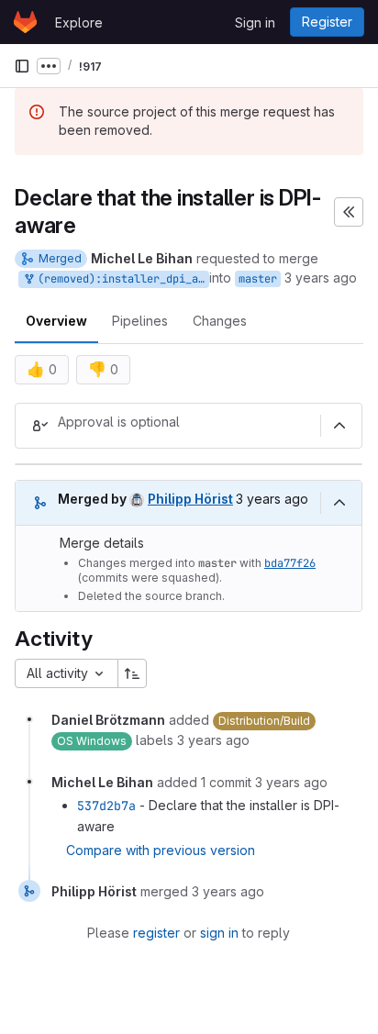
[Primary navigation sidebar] (22, 66)
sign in (219, 932)
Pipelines (140, 320)
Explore (79, 22)
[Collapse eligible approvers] (339, 426)
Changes (220, 320)
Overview (56, 320)
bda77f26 (290, 563)
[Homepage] (25, 22)
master (258, 279)
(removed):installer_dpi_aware (120, 279)
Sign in (255, 22)
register (156, 932)
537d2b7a (106, 805)
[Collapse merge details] (339, 503)
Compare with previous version (160, 850)
